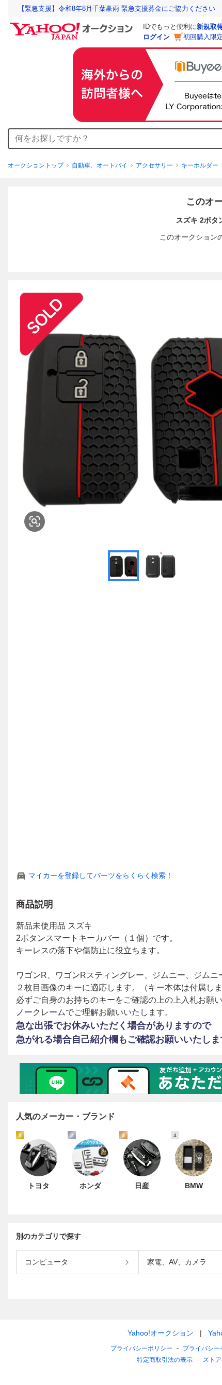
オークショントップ (36, 165)
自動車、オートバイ (100, 165)
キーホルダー (199, 165)
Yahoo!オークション (161, 1333)
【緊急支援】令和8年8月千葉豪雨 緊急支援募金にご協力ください (116, 8)
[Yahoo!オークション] (73, 25)
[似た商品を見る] (34, 521)
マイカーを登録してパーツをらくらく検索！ (100, 875)
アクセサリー (154, 165)
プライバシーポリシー (141, 1348)
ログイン (156, 37)
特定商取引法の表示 (165, 1359)
